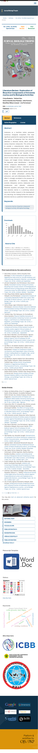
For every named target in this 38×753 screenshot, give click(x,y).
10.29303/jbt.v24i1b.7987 (13, 106)
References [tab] (17, 118)
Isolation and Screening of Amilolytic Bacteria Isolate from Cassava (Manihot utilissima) (18, 465)
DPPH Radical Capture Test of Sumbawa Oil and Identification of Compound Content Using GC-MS (19, 338)
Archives (11, 18)
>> (6, 382)
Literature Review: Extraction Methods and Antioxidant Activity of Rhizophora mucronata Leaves (20, 308)
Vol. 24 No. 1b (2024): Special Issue (24, 18)
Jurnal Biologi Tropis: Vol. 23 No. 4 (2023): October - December (20, 468)
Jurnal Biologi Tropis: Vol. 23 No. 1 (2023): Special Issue (18, 488)
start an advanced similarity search (22, 497)
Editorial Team (9, 518)
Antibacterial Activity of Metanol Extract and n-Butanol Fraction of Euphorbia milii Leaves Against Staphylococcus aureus (19, 485)
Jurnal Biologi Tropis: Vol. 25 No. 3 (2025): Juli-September (20, 280)
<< (2, 493)
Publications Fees (10, 540)
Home (4, 18)
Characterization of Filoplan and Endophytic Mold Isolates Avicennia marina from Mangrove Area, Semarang (19, 398)
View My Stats (7, 598)
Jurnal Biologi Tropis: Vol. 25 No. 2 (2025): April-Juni (20, 440)
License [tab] (22, 122)
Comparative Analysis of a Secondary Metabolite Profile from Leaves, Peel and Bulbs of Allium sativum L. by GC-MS (20, 297)
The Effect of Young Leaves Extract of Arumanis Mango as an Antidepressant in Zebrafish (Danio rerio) (19, 409)
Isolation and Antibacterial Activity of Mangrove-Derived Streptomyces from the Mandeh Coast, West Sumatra (19, 456)
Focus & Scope (9, 525)
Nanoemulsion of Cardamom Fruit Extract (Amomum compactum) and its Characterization (19, 437)
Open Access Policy (11, 536)
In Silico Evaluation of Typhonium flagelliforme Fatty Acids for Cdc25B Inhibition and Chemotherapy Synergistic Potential (19, 277)
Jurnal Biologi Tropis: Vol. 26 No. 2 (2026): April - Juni (19, 458)
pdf (7, 111)
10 (15, 493)
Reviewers (7, 522)
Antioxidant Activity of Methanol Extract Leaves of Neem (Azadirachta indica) (19, 445)
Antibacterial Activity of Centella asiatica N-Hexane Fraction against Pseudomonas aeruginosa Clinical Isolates (20, 419)
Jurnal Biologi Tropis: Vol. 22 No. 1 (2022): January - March (19, 412)
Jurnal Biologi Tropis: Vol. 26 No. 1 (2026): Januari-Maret (20, 367)
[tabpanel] (19, 168)
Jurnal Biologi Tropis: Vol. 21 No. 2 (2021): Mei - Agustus (19, 401)
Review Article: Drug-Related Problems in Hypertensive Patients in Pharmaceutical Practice (17, 364)
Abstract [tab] (7, 118)
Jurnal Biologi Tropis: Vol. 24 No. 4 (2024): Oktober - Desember (19, 291)
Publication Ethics (10, 529)
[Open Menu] (35, 3)
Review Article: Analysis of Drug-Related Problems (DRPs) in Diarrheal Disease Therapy (19, 375)
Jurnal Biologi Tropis (11, 11)
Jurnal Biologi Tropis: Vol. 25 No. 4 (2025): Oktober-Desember (20, 447)
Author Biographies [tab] (10, 122)
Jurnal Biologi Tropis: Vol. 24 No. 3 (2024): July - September (19, 301)
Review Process (9, 533)
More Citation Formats (13, 258)
